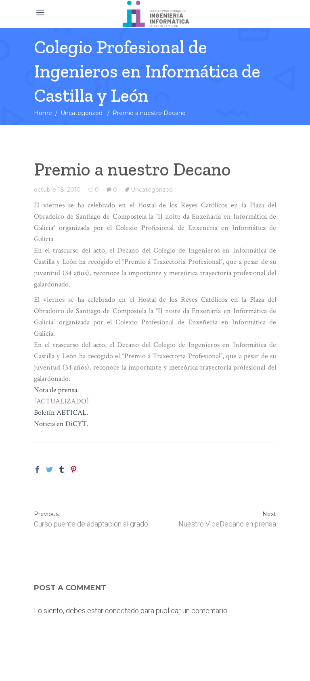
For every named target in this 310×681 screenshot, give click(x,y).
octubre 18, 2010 (57, 189)
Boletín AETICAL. (61, 412)
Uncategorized (82, 113)
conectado (122, 610)
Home (43, 113)
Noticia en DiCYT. (61, 423)
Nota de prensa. (56, 390)
